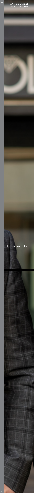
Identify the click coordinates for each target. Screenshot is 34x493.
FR (1, 488)
